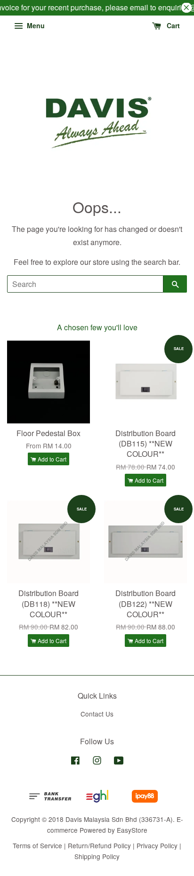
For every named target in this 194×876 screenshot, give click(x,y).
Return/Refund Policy (99, 845)
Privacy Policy (157, 845)
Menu (35, 25)
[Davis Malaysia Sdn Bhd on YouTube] (118, 761)
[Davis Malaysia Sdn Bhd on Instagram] (97, 761)
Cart (172, 25)
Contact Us (97, 713)
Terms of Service (37, 845)
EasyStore (132, 830)
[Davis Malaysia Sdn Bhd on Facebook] (75, 761)
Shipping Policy (97, 856)
